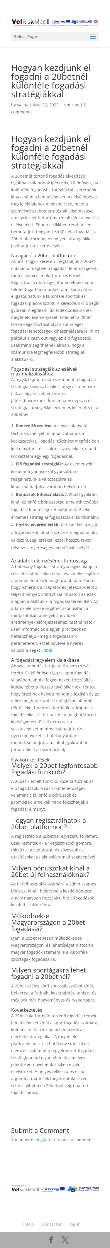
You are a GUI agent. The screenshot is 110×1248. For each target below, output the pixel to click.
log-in (75, 1224)
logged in (46, 1139)
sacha (22, 105)
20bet (47, 650)
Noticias (71, 105)
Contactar (52, 1224)
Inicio (28, 1224)
